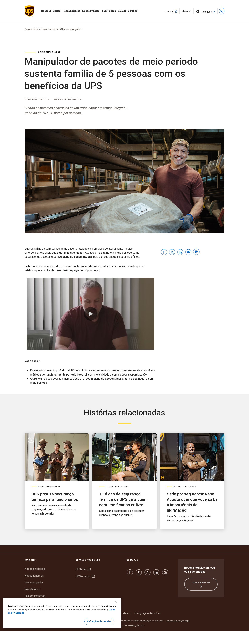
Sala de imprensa (127, 11)
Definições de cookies (99, 621)
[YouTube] (165, 574)
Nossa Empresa (71, 11)
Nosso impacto (91, 11)
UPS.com (83, 569)
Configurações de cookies (147, 613)
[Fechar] (116, 601)
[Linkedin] (156, 574)
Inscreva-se (201, 582)
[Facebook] (130, 574)
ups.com (171, 11)
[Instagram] (147, 574)
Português (206, 11)
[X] (138, 574)
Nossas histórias (50, 11)
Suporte (188, 12)
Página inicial (31, 29)
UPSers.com (85, 576)
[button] (221, 11)
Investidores (109, 11)
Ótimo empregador (70, 29)
